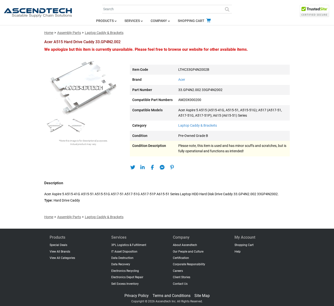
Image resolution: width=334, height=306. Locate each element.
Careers (178, 271)
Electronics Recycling (125, 271)
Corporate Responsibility (189, 264)
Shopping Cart (191, 21)
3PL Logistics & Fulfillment (128, 245)
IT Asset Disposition (124, 251)
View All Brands (60, 251)
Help (237, 251)
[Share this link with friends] (133, 167)
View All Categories (62, 258)
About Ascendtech (185, 245)
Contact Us (180, 284)
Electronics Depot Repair (127, 277)
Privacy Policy (136, 295)
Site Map (202, 295)
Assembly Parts (69, 33)
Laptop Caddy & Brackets (104, 33)
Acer (181, 80)
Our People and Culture (188, 251)
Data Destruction (122, 258)
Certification (181, 258)
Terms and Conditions (171, 295)
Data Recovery (120, 264)
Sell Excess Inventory (125, 284)
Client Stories (181, 277)
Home (48, 33)
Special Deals (58, 245)
